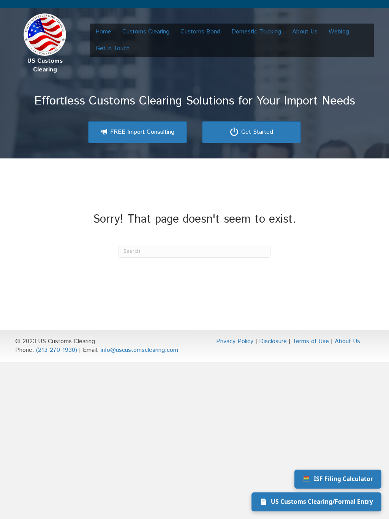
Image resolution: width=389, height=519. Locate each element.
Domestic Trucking (256, 31)
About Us (305, 31)
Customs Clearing (145, 31)
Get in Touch (113, 48)
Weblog (339, 31)
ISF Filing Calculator (338, 479)
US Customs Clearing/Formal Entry (316, 501)
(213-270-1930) (56, 350)
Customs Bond (200, 31)
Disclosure (273, 341)
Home (103, 31)
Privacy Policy (234, 341)
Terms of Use (311, 341)
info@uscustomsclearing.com (139, 350)
